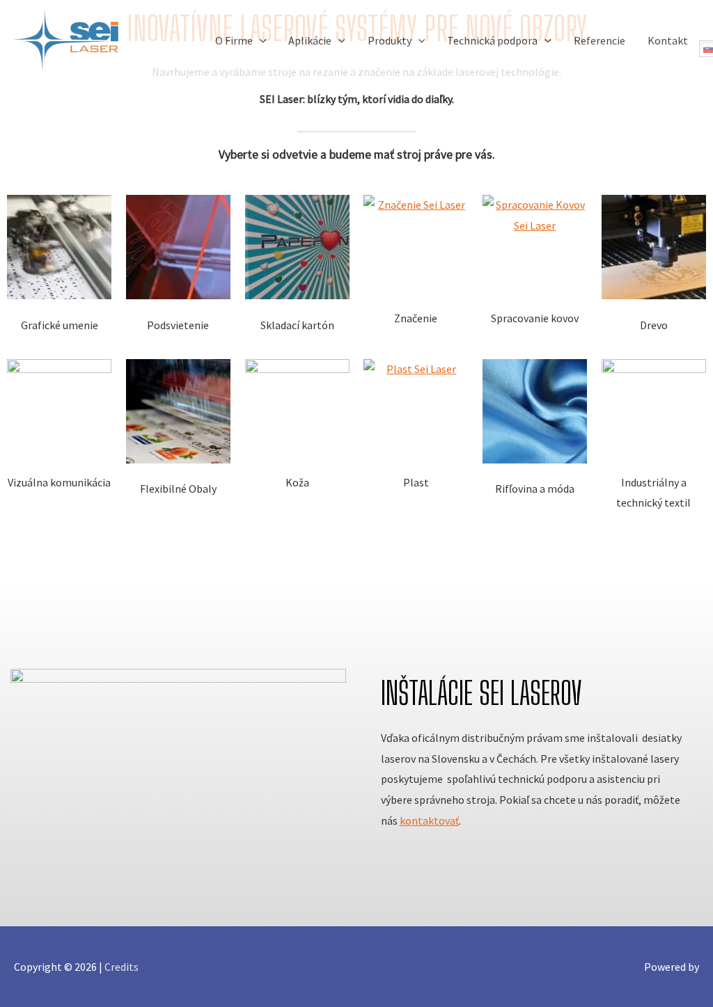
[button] (260, 40)
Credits (121, 967)
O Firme (234, 40)
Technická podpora (492, 40)
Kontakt (668, 40)
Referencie (599, 40)
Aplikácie (309, 40)
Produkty (390, 40)
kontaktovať (429, 820)
